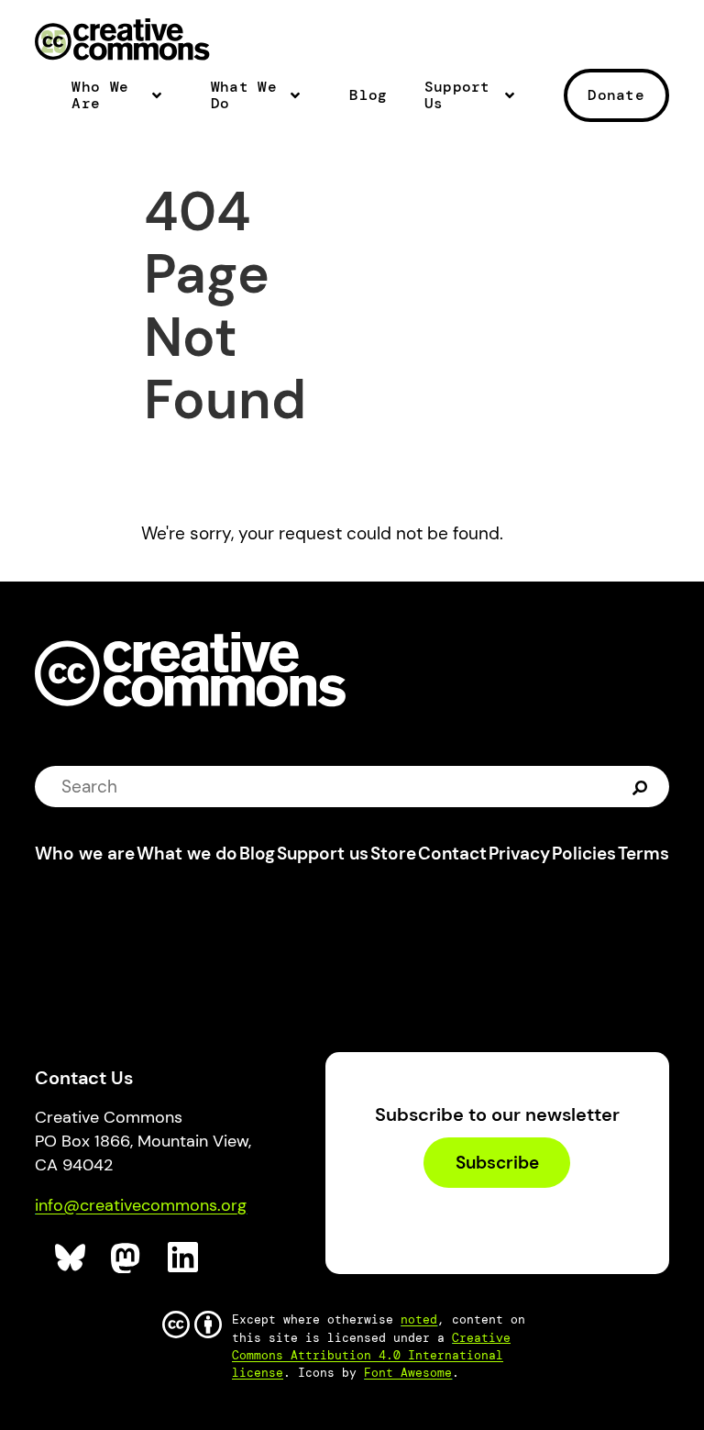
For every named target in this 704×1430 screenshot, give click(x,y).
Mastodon (127, 1258)
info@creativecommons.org (141, 1205)
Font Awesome (408, 1372)
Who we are (85, 853)
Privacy (519, 853)
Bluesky (71, 1258)
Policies (584, 853)
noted (419, 1319)
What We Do (244, 96)
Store (393, 853)
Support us (322, 853)
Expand (161, 102)
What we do (187, 853)
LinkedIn (184, 1258)
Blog (368, 95)
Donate (616, 95)
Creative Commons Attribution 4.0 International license (371, 1355)
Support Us (457, 96)
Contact (452, 853)
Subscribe (497, 1162)
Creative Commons (122, 41)
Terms (643, 853)
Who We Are (100, 96)
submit (642, 787)
